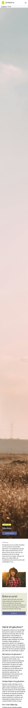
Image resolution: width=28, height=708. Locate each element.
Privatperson (4, 6)
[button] (25, 3)
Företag (9, 6)
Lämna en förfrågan (9, 533)
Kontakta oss (14, 613)
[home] (7, 3)
